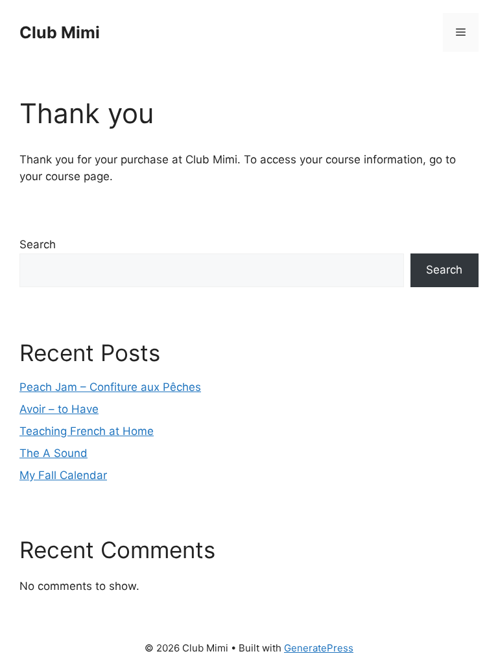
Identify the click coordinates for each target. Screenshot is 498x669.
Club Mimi (59, 32)
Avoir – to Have (59, 409)
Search (37, 244)
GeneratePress (318, 648)
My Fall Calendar (63, 475)
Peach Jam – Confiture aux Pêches (110, 387)
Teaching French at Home (86, 431)
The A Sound (53, 453)
